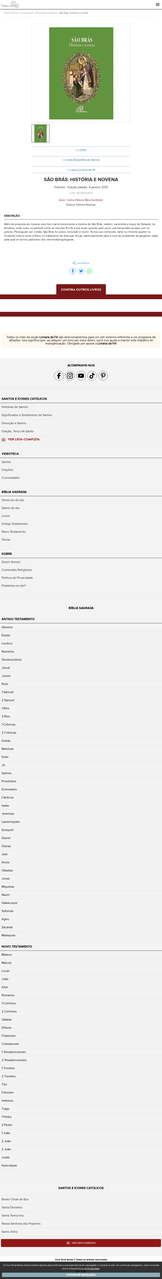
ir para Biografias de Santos (82, 159)
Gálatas (7, 1020)
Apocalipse (9, 1165)
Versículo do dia (13, 500)
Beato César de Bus (15, 1199)
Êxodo (6, 635)
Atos (5, 987)
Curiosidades (11, 478)
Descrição (12, 216)
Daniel (6, 838)
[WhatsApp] (89, 271)
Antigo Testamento (15, 524)
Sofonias (7, 911)
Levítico (7, 643)
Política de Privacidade (17, 578)
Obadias (7, 870)
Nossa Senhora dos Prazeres (21, 1224)
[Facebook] (73, 271)
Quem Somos (11, 562)
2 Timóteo (9, 1076)
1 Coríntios (9, 1003)
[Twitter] (81, 271)
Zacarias (7, 927)
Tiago (5, 1109)
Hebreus (7, 1101)
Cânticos (8, 797)
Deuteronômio (12, 660)
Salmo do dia (10, 508)
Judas (6, 1157)
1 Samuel (8, 692)
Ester (5, 757)
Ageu (5, 919)
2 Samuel (8, 700)
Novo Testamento (14, 532)
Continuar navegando (81, 1275)
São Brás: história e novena (73, 12)
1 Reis (5, 708)
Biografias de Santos (46, 12)
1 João (6, 1133)
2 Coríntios (9, 1011)
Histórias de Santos (15, 407)
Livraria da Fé (27, 12)
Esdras (6, 741)
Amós (5, 862)
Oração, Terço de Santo (18, 431)
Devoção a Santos (14, 423)
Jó (3, 765)
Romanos (8, 995)
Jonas (6, 879)
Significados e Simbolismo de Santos (27, 415)
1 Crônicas (8, 725)
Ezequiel (8, 830)
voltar (83, 149)
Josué (6, 668)
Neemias (8, 749)
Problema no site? (14, 586)
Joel (5, 854)
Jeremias (8, 814)
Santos (6, 462)
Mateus (7, 955)
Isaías (5, 806)
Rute (5, 684)
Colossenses (10, 1044)
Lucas (5, 971)
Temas (6, 540)
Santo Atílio (10, 1232)
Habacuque (9, 903)
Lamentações (11, 822)
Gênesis (7, 627)
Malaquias (8, 935)
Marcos (6, 963)
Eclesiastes (9, 789)
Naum (6, 895)
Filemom (8, 1093)
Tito (4, 1084)
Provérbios (9, 781)
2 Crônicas (9, 733)
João (5, 979)
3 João (6, 1149)
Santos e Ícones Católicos (24, 399)
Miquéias (8, 887)
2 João (6, 1141)
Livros (6, 516)
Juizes (6, 676)
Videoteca (10, 454)
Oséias (6, 846)
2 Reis (6, 716)
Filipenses (9, 1036)
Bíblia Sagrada (14, 492)
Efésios (6, 1028)
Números (8, 652)
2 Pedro (7, 1125)
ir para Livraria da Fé (82, 169)
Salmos (6, 773)
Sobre (7, 554)
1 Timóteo (8, 1068)
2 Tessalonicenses (14, 1060)
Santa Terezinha (13, 1216)
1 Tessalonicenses (14, 1052)
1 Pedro (6, 1117)
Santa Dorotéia (12, 1207)
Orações (7, 470)
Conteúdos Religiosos (17, 570)
